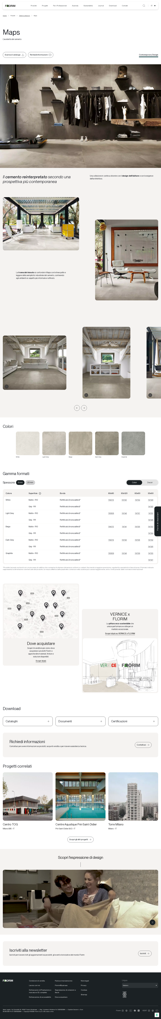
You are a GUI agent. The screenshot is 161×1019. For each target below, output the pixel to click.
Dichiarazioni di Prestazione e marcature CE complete (40, 991)
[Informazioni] (40, 493)
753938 (111, 513)
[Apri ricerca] (143, 5)
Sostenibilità (88, 6)
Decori (150, 482)
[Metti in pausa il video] (152, 922)
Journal (101, 6)
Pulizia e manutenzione (63, 981)
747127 (150, 560)
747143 (124, 540)
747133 (150, 553)
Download (113, 6)
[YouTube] (130, 1011)
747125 (150, 520)
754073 (111, 526)
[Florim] (10, 5)
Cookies (84, 990)
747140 (124, 500)
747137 (137, 513)
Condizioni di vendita (37, 981)
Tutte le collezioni (24, 16)
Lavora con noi (34, 985)
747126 (150, 546)
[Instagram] (123, 1011)
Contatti (125, 6)
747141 (124, 526)
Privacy (83, 985)
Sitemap (84, 995)
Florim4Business (61, 985)
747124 (150, 533)
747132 (150, 540)
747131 (150, 513)
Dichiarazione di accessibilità (40, 997)
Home (5, 16)
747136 (137, 526)
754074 (111, 540)
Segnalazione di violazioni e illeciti (65, 991)
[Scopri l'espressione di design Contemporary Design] (80, 899)
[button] (77, 408)
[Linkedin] (139, 1011)
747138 (137, 540)
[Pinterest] (126, 1011)
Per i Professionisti (60, 6)
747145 (124, 553)
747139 (137, 553)
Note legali (85, 981)
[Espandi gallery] (6, 386)
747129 (150, 500)
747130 (150, 526)
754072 (111, 500)
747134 (137, 500)
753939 (111, 553)
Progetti (45, 6)
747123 (150, 506)
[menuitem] (34, 5)
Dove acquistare (61, 997)
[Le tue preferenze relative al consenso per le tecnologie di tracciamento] (157, 1015)
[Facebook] (135, 1011)
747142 (124, 513)
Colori (134, 482)
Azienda (75, 6)
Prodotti (34, 6)
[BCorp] (124, 998)
